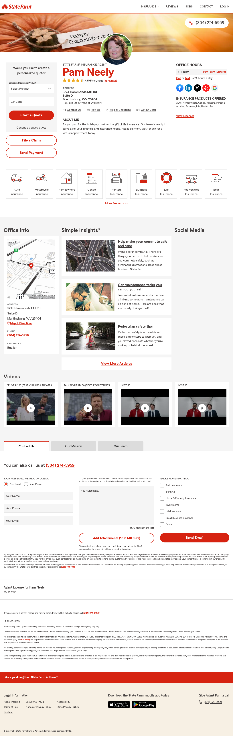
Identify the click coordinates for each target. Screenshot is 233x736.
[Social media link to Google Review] (214, 88)
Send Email (195, 538)
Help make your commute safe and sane (142, 244)
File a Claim (31, 140)
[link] (17, 6)
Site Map (8, 712)
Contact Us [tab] (26, 446)
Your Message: (90, 490)
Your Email (15, 484)
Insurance (148, 6)
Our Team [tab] (121, 446)
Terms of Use (11, 707)
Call (178, 78)
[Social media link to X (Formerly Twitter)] (197, 88)
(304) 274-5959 (18, 335)
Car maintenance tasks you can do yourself (140, 287)
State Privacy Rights (68, 707)
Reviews (172, 6)
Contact (206, 6)
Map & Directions (21, 323)
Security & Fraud (35, 702)
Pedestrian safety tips (135, 326)
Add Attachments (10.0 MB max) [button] (116, 538)
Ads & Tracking (12, 702)
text (187, 78)
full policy (25, 640)
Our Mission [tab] (73, 446)
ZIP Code (16, 101)
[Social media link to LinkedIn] (188, 88)
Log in (224, 6)
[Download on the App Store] (119, 704)
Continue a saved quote (31, 127)
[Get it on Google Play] (144, 704)
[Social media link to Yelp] (206, 88)
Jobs (189, 6)
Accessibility (63, 702)
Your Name (13, 496)
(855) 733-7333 (68, 567)
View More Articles (116, 363)
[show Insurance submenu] (157, 6)
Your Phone (36, 484)
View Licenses (185, 116)
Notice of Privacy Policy (38, 707)
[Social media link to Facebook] (179, 88)
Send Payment (31, 153)
